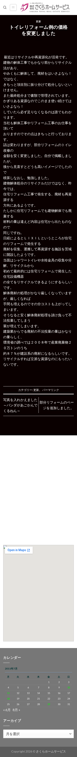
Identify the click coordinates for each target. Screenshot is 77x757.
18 (8, 698)
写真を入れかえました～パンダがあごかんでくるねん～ (20, 405)
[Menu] (13, 7)
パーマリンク (50, 390)
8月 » (16, 710)
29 (48, 704)
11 (8, 693)
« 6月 (7, 710)
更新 (38, 21)
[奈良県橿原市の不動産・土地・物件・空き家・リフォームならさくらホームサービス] (45, 7)
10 (68, 687)
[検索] (4, 7)
